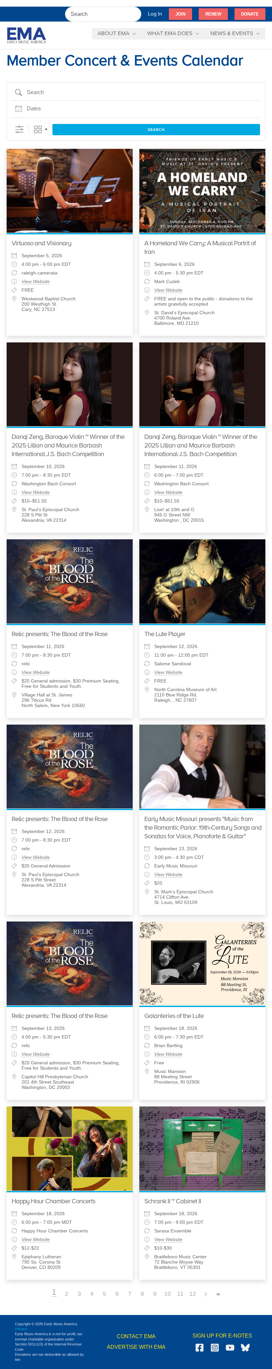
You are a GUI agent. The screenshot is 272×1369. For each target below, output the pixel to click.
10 (167, 1293)
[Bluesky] (245, 1347)
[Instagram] (214, 1347)
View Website (36, 281)
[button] (180, 14)
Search (156, 130)
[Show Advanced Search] (19, 129)
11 (180, 1293)
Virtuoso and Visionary (41, 243)
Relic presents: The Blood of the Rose (59, 634)
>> (218, 1294)
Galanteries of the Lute (174, 1016)
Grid (38, 129)
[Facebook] (199, 1347)
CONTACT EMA (136, 1336)
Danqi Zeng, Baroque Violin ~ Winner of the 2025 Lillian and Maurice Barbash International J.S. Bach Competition (68, 446)
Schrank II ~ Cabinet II (172, 1201)
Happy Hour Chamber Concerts (53, 1201)
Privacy (21, 1329)
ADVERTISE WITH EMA (136, 1347)
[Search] (136, 14)
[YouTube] (230, 1347)
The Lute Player (164, 634)
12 (192, 1293)
